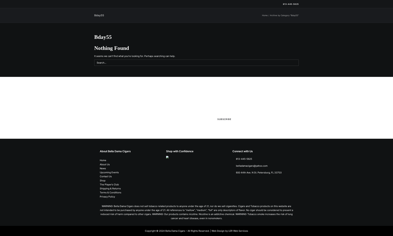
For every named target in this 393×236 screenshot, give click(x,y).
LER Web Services (238, 230)
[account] (292, 17)
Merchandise (164, 17)
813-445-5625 (244, 158)
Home (103, 160)
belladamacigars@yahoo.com (252, 165)
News (178, 17)
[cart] (296, 17)
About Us (105, 164)
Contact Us (256, 17)
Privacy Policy (107, 196)
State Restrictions (276, 17)
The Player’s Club (216, 17)
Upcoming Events (194, 17)
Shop (150, 17)
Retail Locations (238, 17)
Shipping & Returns (110, 188)
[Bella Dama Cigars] (108, 17)
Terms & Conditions (110, 192)
